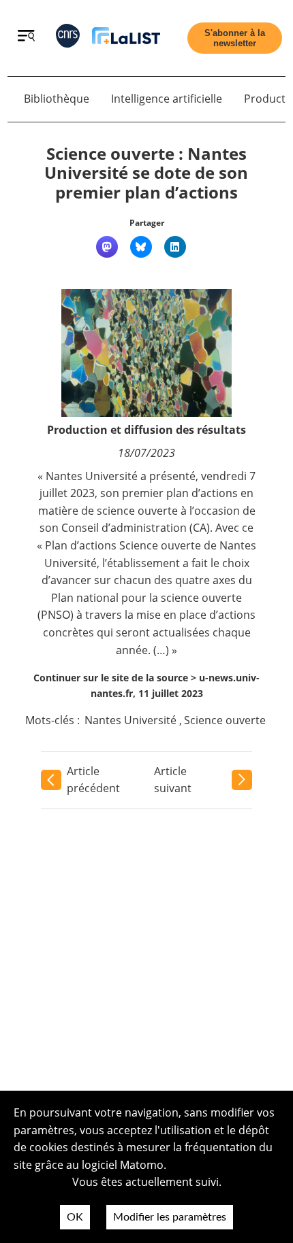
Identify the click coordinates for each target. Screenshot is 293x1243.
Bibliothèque (56, 98)
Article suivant (172, 780)
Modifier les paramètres (169, 1217)
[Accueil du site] (126, 38)
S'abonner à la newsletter (234, 38)
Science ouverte (225, 720)
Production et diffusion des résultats (146, 429)
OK (75, 1217)
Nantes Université (130, 720)
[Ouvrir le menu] (26, 37)
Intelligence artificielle (166, 98)
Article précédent (93, 780)
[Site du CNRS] (67, 38)
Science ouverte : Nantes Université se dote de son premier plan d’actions (146, 173)
